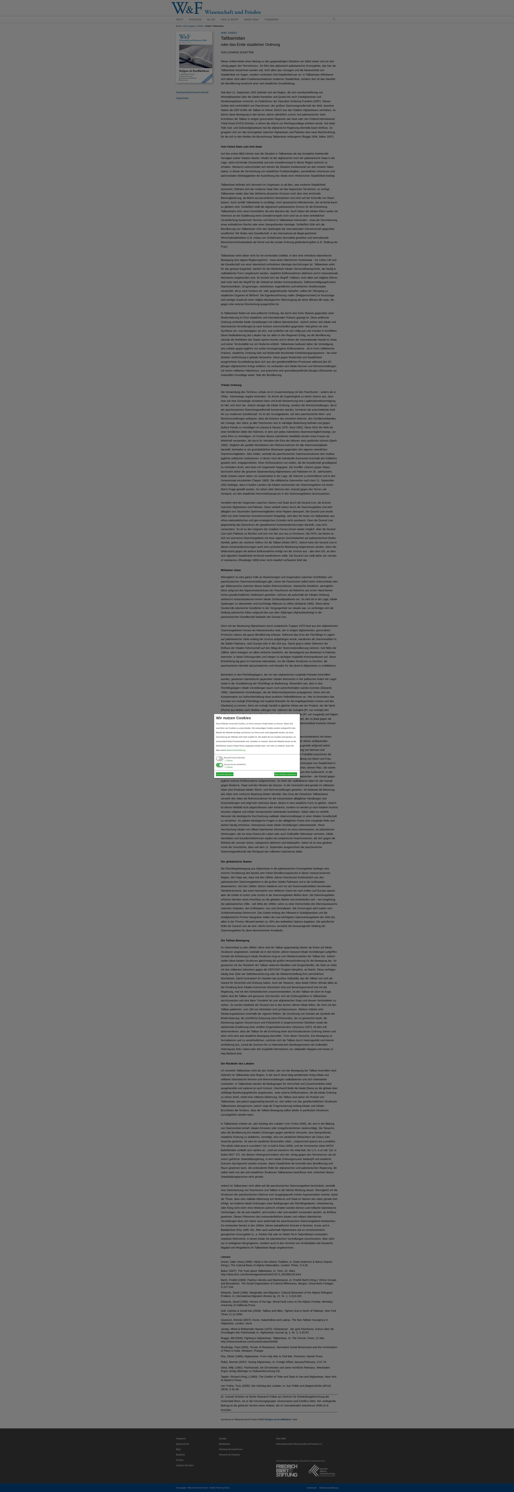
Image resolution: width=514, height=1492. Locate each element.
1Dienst (228, 760)
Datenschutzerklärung (236, 750)
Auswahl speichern (225, 774)
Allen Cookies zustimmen (285, 774)
